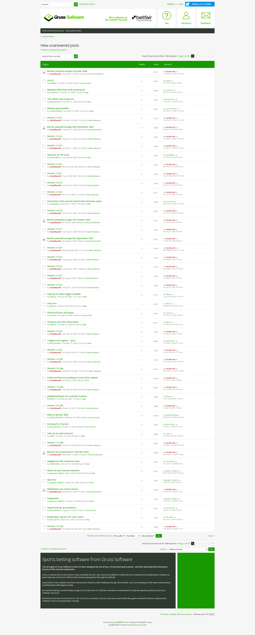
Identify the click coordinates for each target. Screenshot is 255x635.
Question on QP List (57, 154)
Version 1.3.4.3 (54, 145)
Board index (48, 36)
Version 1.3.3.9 (54, 191)
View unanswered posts (53, 30)
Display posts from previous (100, 535)
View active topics (73, 30)
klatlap (53, 83)
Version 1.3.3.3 (54, 275)
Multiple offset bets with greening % (66, 89)
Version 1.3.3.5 (54, 256)
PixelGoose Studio (138, 625)
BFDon (53, 399)
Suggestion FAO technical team (63, 461)
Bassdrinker (55, 101)
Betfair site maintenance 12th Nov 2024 (68, 451)
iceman (53, 315)
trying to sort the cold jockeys (63, 321)
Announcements (96, 74)
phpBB (117, 622)
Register (171, 4)
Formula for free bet (58, 424)
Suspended (52, 498)
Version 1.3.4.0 (54, 182)
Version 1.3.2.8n (55, 405)
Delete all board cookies (181, 614)
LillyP (52, 436)
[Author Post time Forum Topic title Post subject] (133, 535)
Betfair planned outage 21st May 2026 (67, 71)
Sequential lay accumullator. (62, 507)
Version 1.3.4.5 (54, 117)
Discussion (86, 83)
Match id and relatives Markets (63, 470)
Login (180, 4)
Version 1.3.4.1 (54, 173)
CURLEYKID (54, 464)
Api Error (51, 479)
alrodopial (54, 204)
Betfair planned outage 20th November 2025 (70, 126)
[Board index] (64, 18)
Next (211, 535)
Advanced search (87, 4)
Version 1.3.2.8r (55, 359)
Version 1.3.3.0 (54, 331)
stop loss (52, 303)
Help (86, 92)
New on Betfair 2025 (57, 414)
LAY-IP (50, 80)
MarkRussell (55, 491)
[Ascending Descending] (151, 535)
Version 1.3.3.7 (54, 229)
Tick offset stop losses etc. (61, 99)
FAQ (87, 380)
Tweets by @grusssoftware (191, 557)
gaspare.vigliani (57, 473)
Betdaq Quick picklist (58, 108)
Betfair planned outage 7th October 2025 (68, 219)
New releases (94, 120)
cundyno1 (54, 92)
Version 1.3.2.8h (55, 442)
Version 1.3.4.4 (54, 136)
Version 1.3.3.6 (54, 247)
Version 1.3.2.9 (54, 349)
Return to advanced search (54, 49)
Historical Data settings (59, 312)
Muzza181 (54, 519)
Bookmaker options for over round (65, 516)
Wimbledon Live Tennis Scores (62, 489)
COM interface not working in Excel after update (72, 377)
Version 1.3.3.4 (54, 266)
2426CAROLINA (56, 417)
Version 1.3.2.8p (55, 368)
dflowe (53, 296)
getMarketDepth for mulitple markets (67, 396)
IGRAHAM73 (55, 157)
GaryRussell (55, 74)
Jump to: (163, 549)
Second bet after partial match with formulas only (73, 201)
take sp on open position (60, 433)
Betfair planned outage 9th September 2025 (70, 238)
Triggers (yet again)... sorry (61, 340)
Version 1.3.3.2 (54, 284)
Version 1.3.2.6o (55, 526)
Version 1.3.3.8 (54, 210)
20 (212, 56)
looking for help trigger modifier (64, 294)
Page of (183, 56)
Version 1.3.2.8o (55, 386)
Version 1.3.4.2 (54, 164)
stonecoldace (56, 111)
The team (164, 614)
